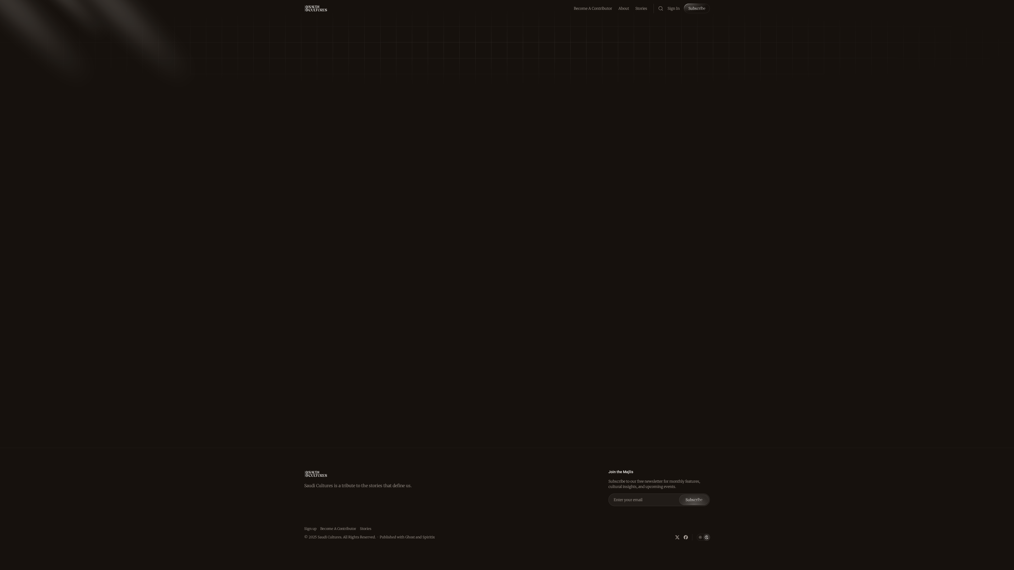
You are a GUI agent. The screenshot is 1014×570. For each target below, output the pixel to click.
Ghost (410, 537)
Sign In (674, 8)
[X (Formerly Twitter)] (677, 537)
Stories (641, 8)
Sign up (310, 528)
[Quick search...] (660, 8)
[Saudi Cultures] (316, 8)
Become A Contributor (593, 8)
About (623, 8)
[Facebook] (686, 537)
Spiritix (428, 537)
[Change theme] (703, 537)
